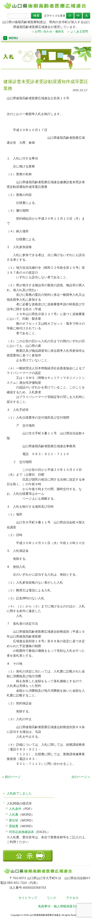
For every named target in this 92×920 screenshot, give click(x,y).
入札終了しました (19, 793)
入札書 (13, 814)
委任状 (13, 820)
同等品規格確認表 (21, 832)
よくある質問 (79, 31)
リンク (51, 898)
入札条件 (15, 809)
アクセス (72, 898)
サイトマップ (27, 898)
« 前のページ (11, 777)
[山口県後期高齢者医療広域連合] (46, 8)
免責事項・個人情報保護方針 (58, 906)
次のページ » (80, 777)
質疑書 (13, 826)
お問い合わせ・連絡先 (49, 31)
